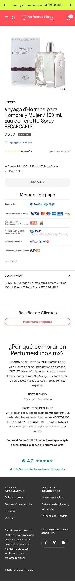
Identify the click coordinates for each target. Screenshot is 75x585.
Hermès (10, 102)
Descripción (14, 275)
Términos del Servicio (54, 515)
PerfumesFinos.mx (22, 569)
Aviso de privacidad (52, 497)
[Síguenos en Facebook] (45, 543)
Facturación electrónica (18, 504)
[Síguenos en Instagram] (63, 543)
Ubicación (10, 511)
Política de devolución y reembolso (55, 507)
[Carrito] (68, 18)
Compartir (11, 261)
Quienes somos (14, 497)
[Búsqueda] (13, 18)
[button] (18, 142)
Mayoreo (10, 518)
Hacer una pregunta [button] (37, 322)
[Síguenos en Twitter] (54, 543)
